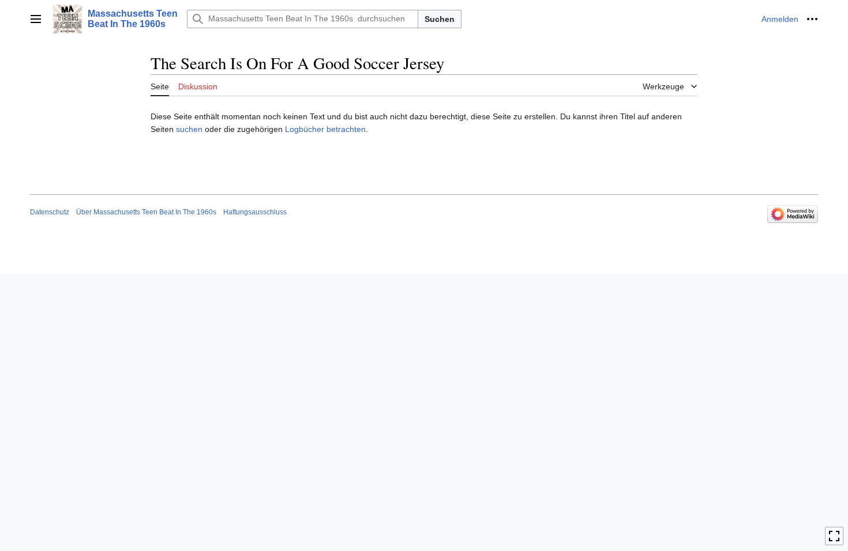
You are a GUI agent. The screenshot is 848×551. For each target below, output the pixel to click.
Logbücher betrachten (325, 129)
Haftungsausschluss (255, 212)
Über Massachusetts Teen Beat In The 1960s (146, 212)
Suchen (440, 19)
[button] (36, 19)
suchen (189, 129)
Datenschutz (49, 212)
